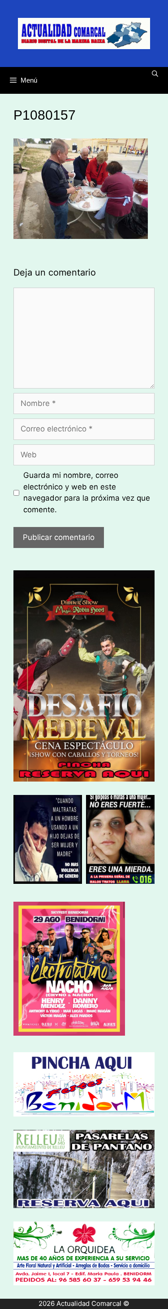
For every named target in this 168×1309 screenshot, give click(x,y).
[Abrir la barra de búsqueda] (155, 73)
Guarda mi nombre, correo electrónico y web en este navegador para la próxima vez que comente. (86, 492)
